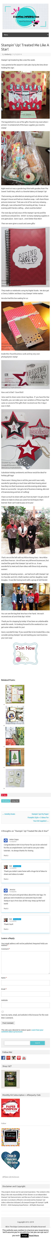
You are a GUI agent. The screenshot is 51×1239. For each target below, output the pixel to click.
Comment (5, 949)
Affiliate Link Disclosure (10, 1177)
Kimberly (8, 54)
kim (10, 866)
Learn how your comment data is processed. (22, 1031)
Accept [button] (24, 1235)
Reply (6, 855)
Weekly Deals (8, 814)
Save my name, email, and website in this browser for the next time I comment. (24, 1016)
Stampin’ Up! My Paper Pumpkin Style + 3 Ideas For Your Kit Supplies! (38, 817)
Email (4, 989)
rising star (15, 801)
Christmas (5, 801)
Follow (3, 1123)
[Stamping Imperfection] (25, 29)
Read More (34, 1235)
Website (4, 1000)
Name (4, 978)
